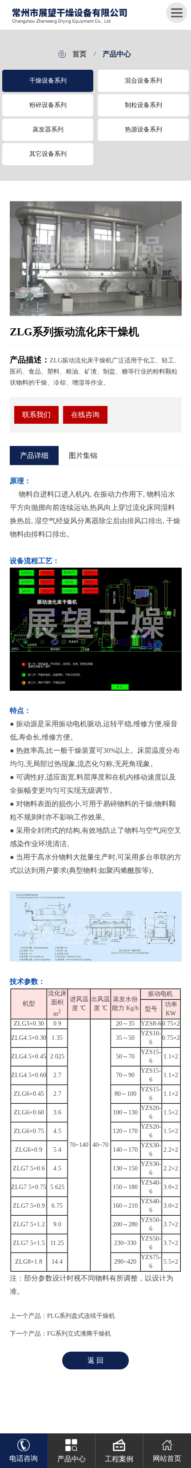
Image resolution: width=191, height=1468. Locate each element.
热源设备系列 (143, 129)
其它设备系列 (48, 154)
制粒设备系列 (143, 105)
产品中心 (117, 54)
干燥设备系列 (48, 80)
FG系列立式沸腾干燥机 (79, 1333)
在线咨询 (85, 414)
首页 (79, 54)
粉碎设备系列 (48, 105)
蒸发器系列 (48, 129)
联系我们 (36, 414)
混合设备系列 (143, 80)
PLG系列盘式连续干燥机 (81, 1316)
